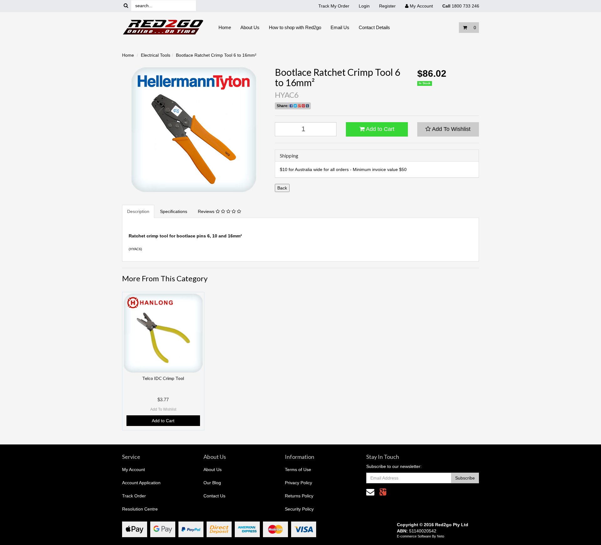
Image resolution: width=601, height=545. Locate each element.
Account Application (141, 482)
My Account (133, 469)
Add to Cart (379, 129)
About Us (249, 27)
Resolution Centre (140, 508)
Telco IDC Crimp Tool (163, 378)
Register (387, 5)
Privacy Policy (298, 482)
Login (364, 5)
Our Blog (212, 482)
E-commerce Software (414, 536)
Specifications (173, 211)
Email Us (340, 27)
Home (224, 27)
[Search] (126, 6)
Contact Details (374, 27)
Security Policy (299, 508)
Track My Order (333, 5)
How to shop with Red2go (295, 27)
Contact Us (214, 495)
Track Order (134, 495)
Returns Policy (299, 495)
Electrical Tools (155, 55)
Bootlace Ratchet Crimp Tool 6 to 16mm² (216, 55)
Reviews (207, 211)
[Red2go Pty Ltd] (163, 27)
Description (138, 211)
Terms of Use (298, 469)
